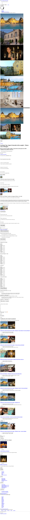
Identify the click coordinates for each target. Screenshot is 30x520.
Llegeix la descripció (2, 192)
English (3, 496)
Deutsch (3, 499)
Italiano (2, 502)
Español (3, 500)
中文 (2, 507)
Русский (3, 506)
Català (2, 497)
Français (3, 501)
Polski (2, 505)
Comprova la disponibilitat (3, 154)
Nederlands (3, 503)
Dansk (2, 498)
